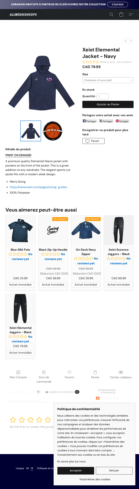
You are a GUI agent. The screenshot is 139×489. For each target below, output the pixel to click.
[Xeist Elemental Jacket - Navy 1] (53, 131)
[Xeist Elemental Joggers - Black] (20, 308)
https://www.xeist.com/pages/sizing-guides (38, 187)
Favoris (69, 377)
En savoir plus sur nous (71, 461)
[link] (94, 478)
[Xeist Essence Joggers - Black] (118, 230)
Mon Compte (18, 377)
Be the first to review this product (33, 427)
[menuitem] (125, 40)
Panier (95, 377)
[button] (117, 4)
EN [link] (27, 468)
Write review (107, 62)
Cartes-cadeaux (121, 377)
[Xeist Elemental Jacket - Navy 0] (30, 131)
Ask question (124, 62)
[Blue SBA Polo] (20, 230)
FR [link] (32, 468)
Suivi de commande (43, 379)
